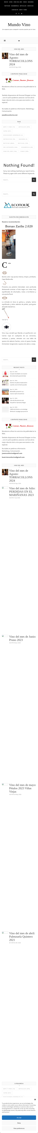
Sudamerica (15, 6)
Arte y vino (23, 9)
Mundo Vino (19, 24)
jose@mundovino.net (10, 115)
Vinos (25, 2)
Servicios (30, 6)
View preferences (19, 1128)
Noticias (7, 6)
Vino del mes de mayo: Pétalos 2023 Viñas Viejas (22, 788)
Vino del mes (18, 2)
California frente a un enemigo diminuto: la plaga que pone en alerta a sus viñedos (19, 410)
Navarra (31, 2)
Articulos (23, 6)
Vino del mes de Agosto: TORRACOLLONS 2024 (21, 59)
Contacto (15, 9)
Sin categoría (10, 147)
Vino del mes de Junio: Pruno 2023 (22, 638)
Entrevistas (9, 139)
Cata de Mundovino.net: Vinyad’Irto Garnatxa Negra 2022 (18, 401)
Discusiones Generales (13, 135)
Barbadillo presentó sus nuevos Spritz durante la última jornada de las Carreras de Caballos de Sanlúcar (18, 393)
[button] (35, 1100)
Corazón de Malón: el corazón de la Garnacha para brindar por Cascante (18, 375)
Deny (19, 1123)
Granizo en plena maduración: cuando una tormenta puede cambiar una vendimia (18, 384)
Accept (19, 1117)
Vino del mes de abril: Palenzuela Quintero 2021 (22, 936)
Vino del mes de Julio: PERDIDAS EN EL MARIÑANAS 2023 (22, 491)
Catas (11, 2)
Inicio (6, 2)
